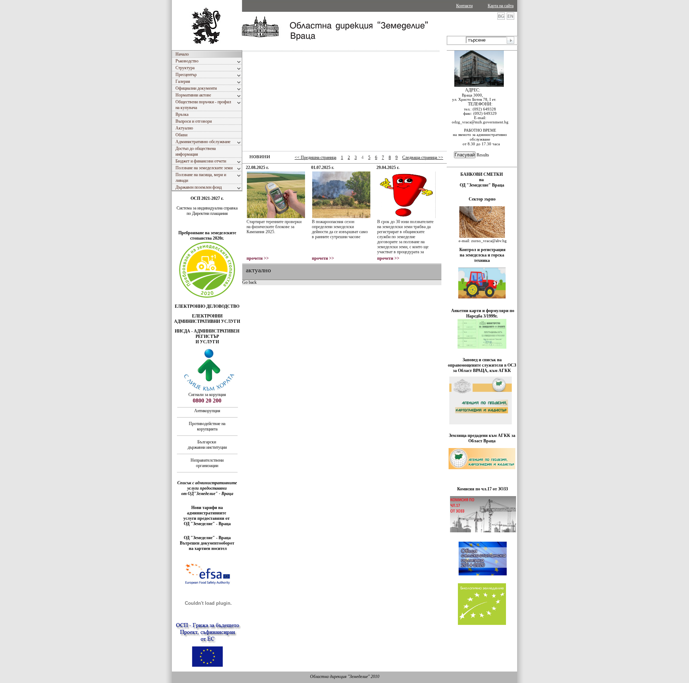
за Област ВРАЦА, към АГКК (482, 370)
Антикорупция (207, 410)
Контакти (464, 5)
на (482, 179)
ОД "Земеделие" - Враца (207, 523)
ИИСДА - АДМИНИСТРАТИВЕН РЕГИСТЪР (207, 334)
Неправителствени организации (207, 463)
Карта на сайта (501, 5)
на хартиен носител (207, 548)
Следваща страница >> (422, 157)
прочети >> (258, 258)
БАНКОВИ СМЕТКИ (482, 174)
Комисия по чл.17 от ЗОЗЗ (482, 488)
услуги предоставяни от (207, 518)
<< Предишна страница (315, 157)
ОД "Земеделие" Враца (482, 185)
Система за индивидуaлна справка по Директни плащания (207, 211)
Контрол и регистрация (482, 249)
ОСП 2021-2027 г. (207, 198)
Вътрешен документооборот (207, 543)
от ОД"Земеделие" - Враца (207, 493)
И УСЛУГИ (207, 341)
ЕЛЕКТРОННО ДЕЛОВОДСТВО (207, 306)
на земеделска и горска (482, 255)
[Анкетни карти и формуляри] (482, 347)
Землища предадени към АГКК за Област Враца (482, 438)
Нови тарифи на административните (207, 510)
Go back (249, 282)
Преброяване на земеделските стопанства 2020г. (207, 235)
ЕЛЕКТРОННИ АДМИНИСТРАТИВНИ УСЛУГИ (207, 319)
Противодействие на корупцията (207, 426)
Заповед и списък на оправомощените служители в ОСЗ (482, 362)
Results (483, 154)
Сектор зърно (482, 199)
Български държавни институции (207, 444)
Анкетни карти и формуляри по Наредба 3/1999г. (482, 313)
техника (482, 260)
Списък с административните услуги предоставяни (207, 485)
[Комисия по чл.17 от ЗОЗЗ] (483, 530)
